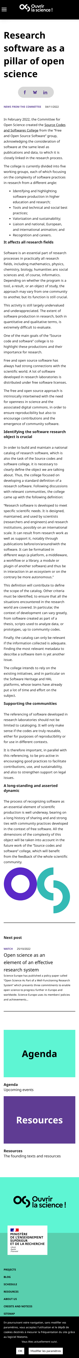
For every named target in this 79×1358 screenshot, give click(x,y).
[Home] (35, 8)
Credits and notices (18, 1306)
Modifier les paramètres (45, 1351)
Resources (11, 1291)
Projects (10, 1269)
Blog (7, 1277)
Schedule (10, 1284)
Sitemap (9, 1313)
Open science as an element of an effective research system (28, 962)
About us (10, 1299)
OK (20, 1351)
